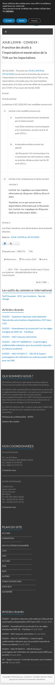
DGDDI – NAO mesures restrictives (19, 336)
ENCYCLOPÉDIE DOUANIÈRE (15, 545)
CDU (4, 550)
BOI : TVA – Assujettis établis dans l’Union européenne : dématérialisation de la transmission (25, 272)
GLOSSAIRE (7, 591)
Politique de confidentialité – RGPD (17, 417)
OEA (4, 556)
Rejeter (21, 21)
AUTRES (5, 576)
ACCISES (6, 561)
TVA (30, 251)
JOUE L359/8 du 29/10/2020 (25, 237)
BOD (4, 571)
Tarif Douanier (9, 296)
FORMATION (8, 538)
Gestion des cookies (10, 421)
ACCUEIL (6, 533)
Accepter (9, 21)
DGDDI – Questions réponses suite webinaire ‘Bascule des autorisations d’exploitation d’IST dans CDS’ (26, 320)
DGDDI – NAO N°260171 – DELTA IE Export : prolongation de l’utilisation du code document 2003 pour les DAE (27, 357)
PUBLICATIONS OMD (11, 581)
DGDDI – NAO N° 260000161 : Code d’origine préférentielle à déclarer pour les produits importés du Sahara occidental (26, 345)
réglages (10, 11)
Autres (45, 259)
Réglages (34, 21)
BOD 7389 (42, 282)
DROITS (21, 251)
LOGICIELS (7, 586)
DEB (4, 566)
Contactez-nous (9, 470)
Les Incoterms (30, 296)
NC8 (19, 296)
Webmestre (11, 259)
